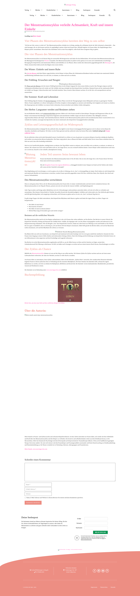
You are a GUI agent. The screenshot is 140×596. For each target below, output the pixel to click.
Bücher (37, 10)
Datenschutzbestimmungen (86, 539)
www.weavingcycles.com (53, 270)
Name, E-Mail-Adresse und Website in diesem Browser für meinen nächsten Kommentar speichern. (54, 497)
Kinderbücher (51, 10)
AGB (103, 538)
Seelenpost (86, 10)
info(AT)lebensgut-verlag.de (40, 570)
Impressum (94, 587)
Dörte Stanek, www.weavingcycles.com (36, 449)
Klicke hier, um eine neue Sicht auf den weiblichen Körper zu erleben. (45, 303)
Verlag (27, 10)
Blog (77, 10)
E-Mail (79, 518)
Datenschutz (104, 587)
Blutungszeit (108, 62)
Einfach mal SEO (30, 587)
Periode (46, 60)
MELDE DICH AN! (100, 532)
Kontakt (97, 10)
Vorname (79, 523)
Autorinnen (66, 10)
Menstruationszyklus (38, 253)
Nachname (79, 527)
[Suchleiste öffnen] (114, 10)
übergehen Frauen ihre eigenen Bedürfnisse (57, 165)
